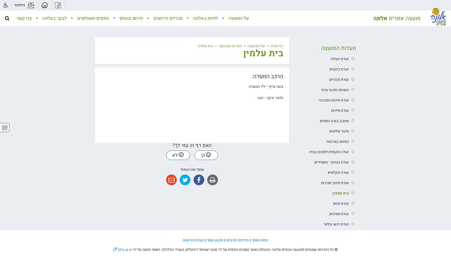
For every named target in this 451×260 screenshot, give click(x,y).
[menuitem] (234, 18)
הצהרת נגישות (193, 240)
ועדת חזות (341, 203)
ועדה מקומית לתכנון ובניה (329, 152)
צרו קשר (24, 18)
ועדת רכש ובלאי (336, 224)
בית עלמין (341, 193)
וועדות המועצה (338, 48)
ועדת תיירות (340, 110)
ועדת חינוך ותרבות (335, 183)
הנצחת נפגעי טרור (335, 90)
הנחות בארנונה (338, 141)
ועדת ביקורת (339, 69)
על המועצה (238, 18)
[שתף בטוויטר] (185, 180)
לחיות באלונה (205, 18)
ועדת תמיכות (339, 214)
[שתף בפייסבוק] (199, 180)
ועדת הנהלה (339, 59)
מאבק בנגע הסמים (334, 121)
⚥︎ (5, 128)
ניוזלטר (19, 5)
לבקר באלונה (54, 18)
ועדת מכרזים (339, 79)
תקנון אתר (215, 240)
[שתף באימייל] (171, 180)
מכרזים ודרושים (167, 18)
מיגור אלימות (339, 131)
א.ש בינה (122, 249)
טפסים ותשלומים (92, 18)
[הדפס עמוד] (212, 180)
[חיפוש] (7, 18)
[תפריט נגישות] (5, 5)
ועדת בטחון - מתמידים (331, 162)
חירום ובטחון (130, 18)
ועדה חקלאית (338, 172)
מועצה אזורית (396, 18)
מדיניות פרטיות (237, 240)
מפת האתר (260, 240)
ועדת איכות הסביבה (334, 100)
